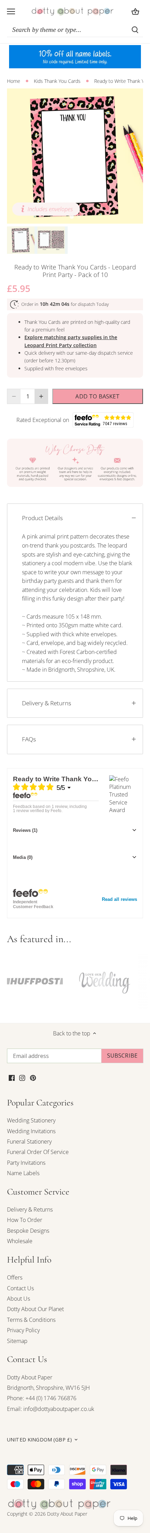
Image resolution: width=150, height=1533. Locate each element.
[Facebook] (12, 1077)
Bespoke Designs (28, 1230)
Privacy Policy (23, 1330)
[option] (75, 156)
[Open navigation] (11, 11)
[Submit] (135, 30)
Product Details (42, 518)
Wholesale (19, 1241)
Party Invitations (26, 1162)
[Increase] (41, 396)
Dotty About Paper (29, 1377)
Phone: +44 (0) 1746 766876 (41, 1398)
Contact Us (20, 1288)
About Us (18, 1298)
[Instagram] (22, 1077)
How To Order (24, 1220)
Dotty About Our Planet (35, 1309)
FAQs (29, 739)
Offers (14, 1277)
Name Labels (23, 1173)
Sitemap (17, 1341)
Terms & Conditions (31, 1320)
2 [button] (78, 216)
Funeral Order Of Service (38, 1152)
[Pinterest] (33, 1077)
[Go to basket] (135, 11)
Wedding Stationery (31, 1120)
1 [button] (71, 216)
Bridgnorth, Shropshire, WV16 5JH (48, 1388)
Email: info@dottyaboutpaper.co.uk (50, 1409)
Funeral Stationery (29, 1141)
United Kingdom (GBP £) (39, 1440)
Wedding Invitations (31, 1131)
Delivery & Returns (46, 703)
